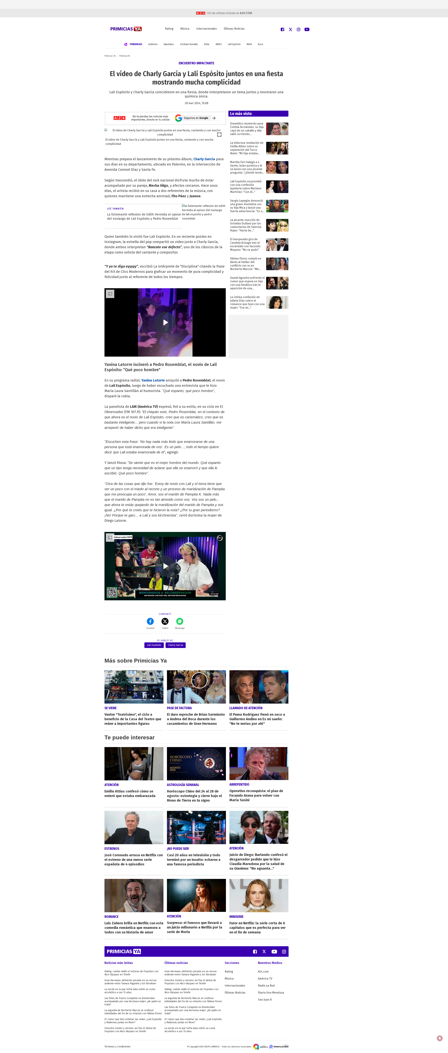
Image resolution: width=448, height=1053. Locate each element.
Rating (169, 28)
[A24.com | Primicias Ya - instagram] (298, 29)
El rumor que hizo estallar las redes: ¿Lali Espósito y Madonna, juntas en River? (133, 1021)
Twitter (165, 628)
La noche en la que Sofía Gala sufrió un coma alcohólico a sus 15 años (129, 991)
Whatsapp (180, 628)
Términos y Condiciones (117, 1046)
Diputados (169, 44)
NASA (249, 44)
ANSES (219, 44)
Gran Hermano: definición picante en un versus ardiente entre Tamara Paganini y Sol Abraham (130, 982)
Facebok (150, 628)
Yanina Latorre (153, 380)
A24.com (263, 971)
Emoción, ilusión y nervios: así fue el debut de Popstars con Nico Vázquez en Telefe (130, 1030)
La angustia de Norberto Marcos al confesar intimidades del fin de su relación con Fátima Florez (133, 1012)
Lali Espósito (234, 44)
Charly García (175, 645)
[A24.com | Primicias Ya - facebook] (282, 29)
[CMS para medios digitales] (279, 1046)
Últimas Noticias (234, 28)
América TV (265, 978)
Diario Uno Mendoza (271, 992)
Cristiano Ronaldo (189, 44)
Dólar (206, 44)
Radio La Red (266, 985)
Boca (260, 44)
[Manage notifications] (440, 1038)
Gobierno (153, 44)
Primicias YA (110, 56)
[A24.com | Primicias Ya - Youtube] (306, 29)
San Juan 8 (265, 999)
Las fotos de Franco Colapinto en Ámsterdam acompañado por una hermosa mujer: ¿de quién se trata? (132, 1001)
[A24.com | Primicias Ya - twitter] (290, 29)
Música (184, 28)
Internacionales (206, 28)
